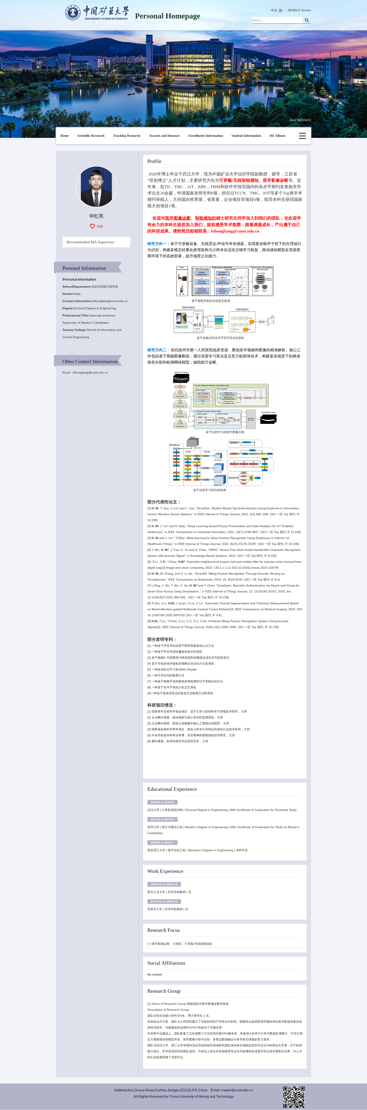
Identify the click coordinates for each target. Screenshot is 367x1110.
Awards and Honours (164, 135)
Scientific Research (90, 135)
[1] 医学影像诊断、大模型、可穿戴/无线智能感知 (179, 943)
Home (64, 135)
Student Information (246, 135)
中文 (274, 10)
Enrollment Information (205, 135)
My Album (277, 135)
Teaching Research (126, 135)
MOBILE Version (299, 10)
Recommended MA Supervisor (90, 242)
